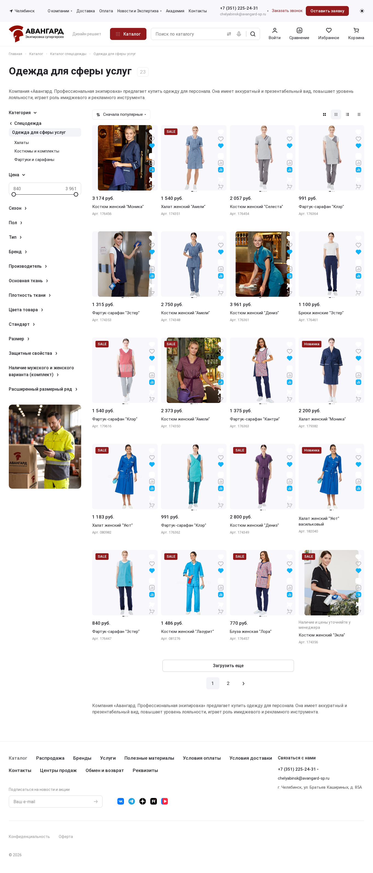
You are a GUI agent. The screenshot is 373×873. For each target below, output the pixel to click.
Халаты (21, 142)
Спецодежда (27, 123)
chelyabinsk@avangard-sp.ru (243, 14)
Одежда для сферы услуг (39, 132)
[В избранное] (152, 138)
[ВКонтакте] (120, 801)
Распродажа (50, 758)
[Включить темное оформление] (362, 11)
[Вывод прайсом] (359, 114)
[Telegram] (131, 801)
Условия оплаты (202, 758)
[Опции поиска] (228, 34)
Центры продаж (58, 770)
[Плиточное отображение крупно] (324, 114)
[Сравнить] (152, 162)
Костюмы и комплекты (36, 151)
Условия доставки (251, 758)
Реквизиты (145, 770)
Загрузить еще (228, 665)
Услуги (108, 758)
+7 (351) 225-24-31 (239, 8)
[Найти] (253, 34)
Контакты (20, 770)
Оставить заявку (327, 10)
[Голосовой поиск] (240, 34)
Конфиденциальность (29, 836)
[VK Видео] (164, 801)
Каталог (18, 758)
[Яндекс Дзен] (142, 801)
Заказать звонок (287, 10)
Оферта (66, 836)
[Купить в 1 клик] (152, 183)
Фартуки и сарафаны (34, 159)
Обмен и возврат (105, 770)
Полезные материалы (149, 758)
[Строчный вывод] (347, 114)
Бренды (82, 758)
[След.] (243, 683)
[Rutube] (153, 801)
